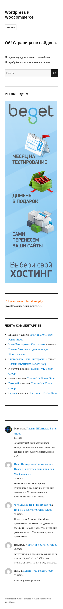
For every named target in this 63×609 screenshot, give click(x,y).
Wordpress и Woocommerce (19, 14)
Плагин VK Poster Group (41, 378)
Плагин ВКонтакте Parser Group (27, 364)
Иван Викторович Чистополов (26, 344)
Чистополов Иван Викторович (26, 359)
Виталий (13, 383)
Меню (11, 27)
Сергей (12, 393)
